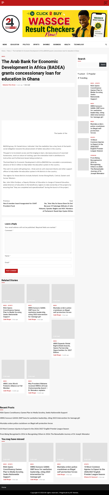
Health (67, 44)
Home (4, 487)
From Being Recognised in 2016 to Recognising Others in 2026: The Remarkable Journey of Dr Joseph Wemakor (83, 164)
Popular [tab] (92, 74)
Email (7, 262)
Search (81, 59)
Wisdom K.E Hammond (91, 477)
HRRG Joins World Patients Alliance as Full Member (13, 369)
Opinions (93, 155)
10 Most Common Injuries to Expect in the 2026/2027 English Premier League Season (83, 144)
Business (57, 44)
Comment (9, 230)
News (5, 44)
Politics (26, 44)
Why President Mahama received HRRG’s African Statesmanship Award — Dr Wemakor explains (38, 369)
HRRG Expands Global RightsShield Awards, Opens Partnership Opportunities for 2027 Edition (63, 329)
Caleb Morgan (7, 319)
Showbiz (46, 44)
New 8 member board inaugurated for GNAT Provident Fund (20, 203)
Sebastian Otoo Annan (9, 85)
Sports (36, 44)
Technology (79, 44)
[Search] (106, 45)
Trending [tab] (83, 78)
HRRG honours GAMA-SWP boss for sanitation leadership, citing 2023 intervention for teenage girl (38, 293)
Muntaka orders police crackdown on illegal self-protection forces (63, 293)
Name (7, 256)
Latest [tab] (82, 74)
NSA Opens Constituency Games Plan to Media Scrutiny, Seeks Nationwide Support (13, 293)
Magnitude (64, 493)
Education (15, 44)
